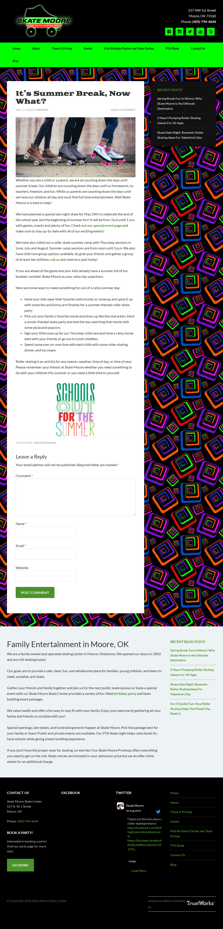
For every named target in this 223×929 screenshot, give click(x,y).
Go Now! (20, 865)
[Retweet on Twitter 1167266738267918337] (137, 856)
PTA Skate (177, 845)
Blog (173, 864)
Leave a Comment (123, 109)
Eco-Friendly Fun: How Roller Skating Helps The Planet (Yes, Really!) (190, 709)
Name (21, 524)
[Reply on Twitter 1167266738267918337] (129, 856)
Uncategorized (45, 442)
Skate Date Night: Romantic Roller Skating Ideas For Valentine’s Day (189, 689)
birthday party (125, 693)
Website (22, 568)
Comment (24, 476)
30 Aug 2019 (133, 810)
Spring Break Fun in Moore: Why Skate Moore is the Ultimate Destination (179, 103)
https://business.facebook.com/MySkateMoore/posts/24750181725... (148, 845)
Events (174, 821)
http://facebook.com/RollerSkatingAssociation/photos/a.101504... (149, 832)
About (174, 802)
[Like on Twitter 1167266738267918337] (145, 856)
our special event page (104, 225)
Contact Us (177, 855)
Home (174, 793)
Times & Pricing (181, 812)
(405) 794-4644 (204, 21)
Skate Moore (135, 805)
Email (21, 546)
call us (54, 259)
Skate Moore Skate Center (44, 20)
